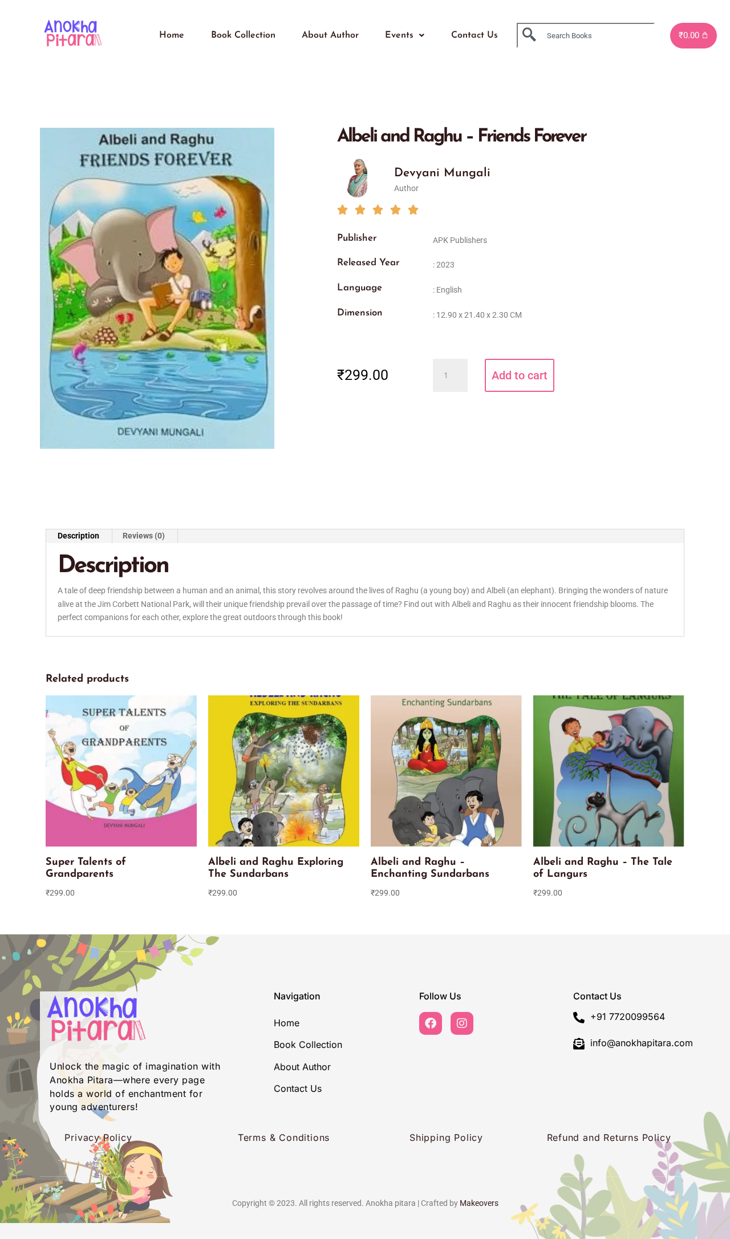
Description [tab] (78, 535)
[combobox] (586, 35)
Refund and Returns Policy (609, 1137)
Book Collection (243, 35)
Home (171, 35)
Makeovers (479, 1203)
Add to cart (520, 375)
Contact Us (474, 35)
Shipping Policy (446, 1137)
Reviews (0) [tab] (144, 535)
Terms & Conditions (284, 1137)
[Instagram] (462, 1023)
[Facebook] (430, 1023)
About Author (330, 35)
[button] (404, 35)
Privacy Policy (98, 1137)
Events (399, 35)
